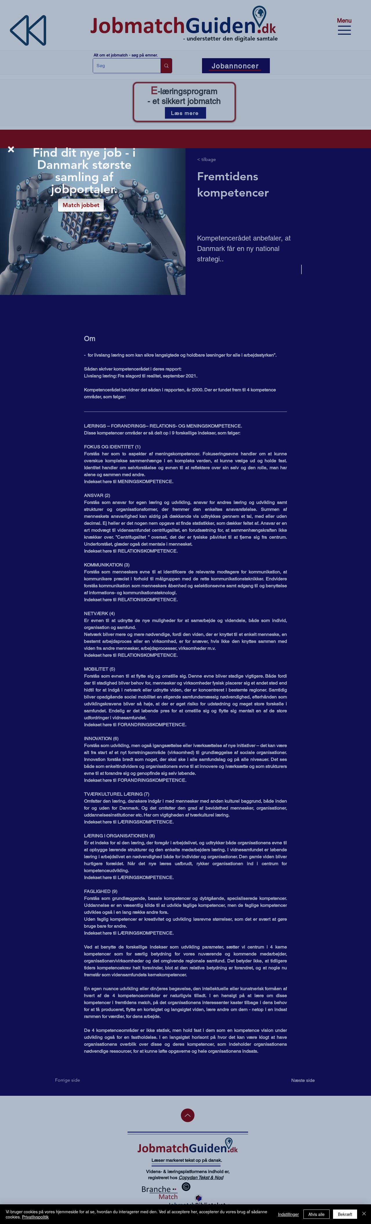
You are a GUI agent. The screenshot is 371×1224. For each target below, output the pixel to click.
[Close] (364, 1214)
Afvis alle (316, 1214)
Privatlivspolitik (35, 1217)
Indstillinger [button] (288, 1214)
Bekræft (345, 1214)
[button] (11, 150)
